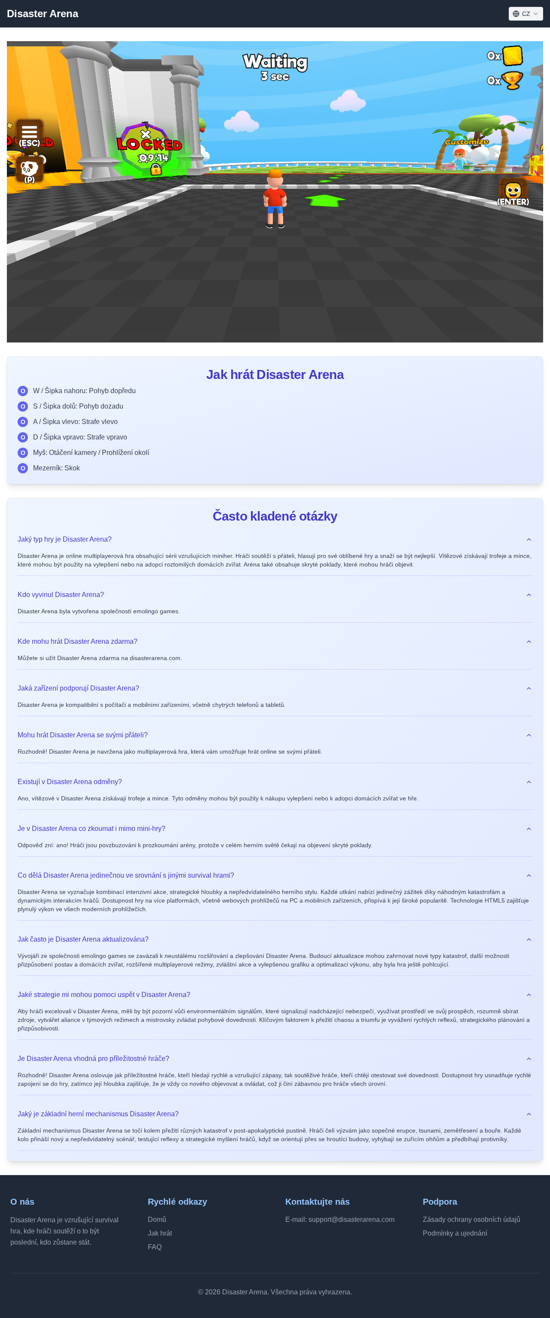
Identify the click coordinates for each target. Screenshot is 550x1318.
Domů (157, 1219)
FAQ (155, 1247)
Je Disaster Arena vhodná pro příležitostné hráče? (93, 1058)
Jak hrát (160, 1233)
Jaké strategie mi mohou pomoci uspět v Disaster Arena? (104, 994)
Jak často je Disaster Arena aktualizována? (83, 939)
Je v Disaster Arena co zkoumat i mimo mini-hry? (91, 828)
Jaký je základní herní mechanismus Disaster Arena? (98, 1114)
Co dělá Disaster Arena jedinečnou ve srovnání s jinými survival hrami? (126, 875)
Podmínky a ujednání (455, 1233)
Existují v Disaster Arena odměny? (70, 781)
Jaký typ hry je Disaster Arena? (65, 539)
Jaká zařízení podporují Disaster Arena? (78, 688)
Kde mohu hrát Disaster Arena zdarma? (78, 641)
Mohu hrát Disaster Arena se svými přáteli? (83, 735)
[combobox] (526, 14)
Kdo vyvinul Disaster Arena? (61, 594)
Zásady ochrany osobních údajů (471, 1219)
